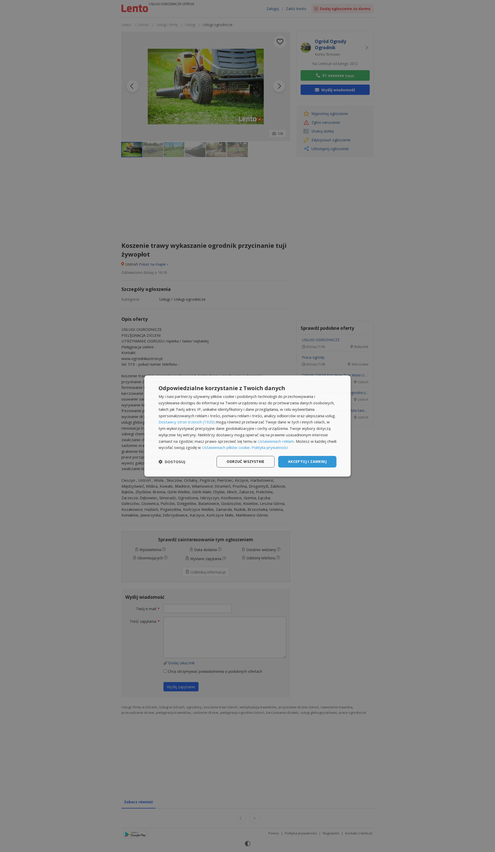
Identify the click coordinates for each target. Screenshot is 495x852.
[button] (172, 462)
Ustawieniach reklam (276, 441)
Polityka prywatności (270, 447)
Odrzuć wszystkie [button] (245, 461)
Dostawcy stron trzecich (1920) (187, 421)
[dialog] (247, 426)
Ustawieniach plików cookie (226, 447)
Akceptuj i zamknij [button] (307, 461)
